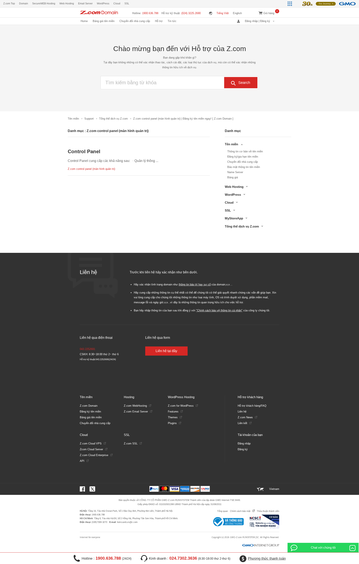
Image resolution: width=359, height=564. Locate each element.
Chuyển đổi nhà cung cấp (134, 21)
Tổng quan (222, 511)
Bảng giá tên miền (103, 21)
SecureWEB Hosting (43, 3)
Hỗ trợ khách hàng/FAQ (252, 405)
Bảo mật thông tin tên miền (243, 167)
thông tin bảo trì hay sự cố (195, 284)
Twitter (92, 489)
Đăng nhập (244, 443)
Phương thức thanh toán (267, 558)
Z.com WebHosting (135, 405)
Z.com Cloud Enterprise (94, 455)
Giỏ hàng (268, 13)
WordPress (103, 3)
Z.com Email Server (136, 411)
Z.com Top (9, 3)
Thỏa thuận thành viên (268, 511)
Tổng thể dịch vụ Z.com (113, 118)
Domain (23, 3)
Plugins (172, 423)
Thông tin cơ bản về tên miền (245, 151)
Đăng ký (243, 449)
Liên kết (242, 423)
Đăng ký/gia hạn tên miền (242, 156)
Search (244, 83)
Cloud (116, 3)
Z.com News (245, 417)
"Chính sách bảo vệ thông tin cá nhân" (219, 310)
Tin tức (172, 21)
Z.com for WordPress (181, 405)
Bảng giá (232, 177)
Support (89, 118)
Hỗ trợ (159, 21)
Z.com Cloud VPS (91, 443)
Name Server (235, 172)
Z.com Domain (88, 405)
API (82, 460)
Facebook (83, 489)
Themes (173, 417)
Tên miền (73, 118)
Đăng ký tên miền (90, 411)
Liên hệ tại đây (166, 351)
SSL (126, 3)
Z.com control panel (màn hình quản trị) (91, 168)
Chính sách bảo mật (240, 511)
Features (173, 411)
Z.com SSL (131, 443)
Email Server (85, 3)
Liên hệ (242, 411)
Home (84, 21)
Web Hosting (66, 3)
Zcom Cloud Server (91, 449)
